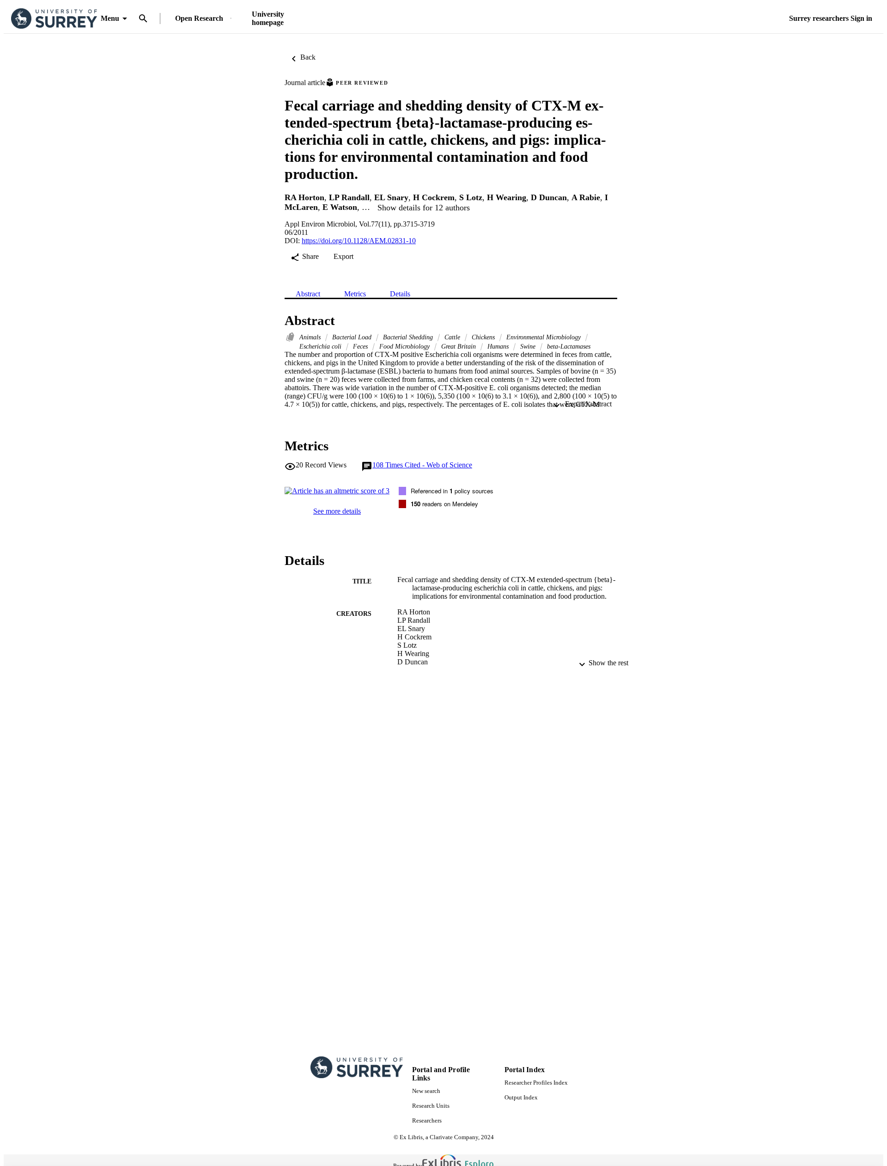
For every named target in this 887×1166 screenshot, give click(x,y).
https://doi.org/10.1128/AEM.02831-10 (359, 241)
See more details (337, 511)
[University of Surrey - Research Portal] (54, 18)
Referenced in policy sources (452, 490)
